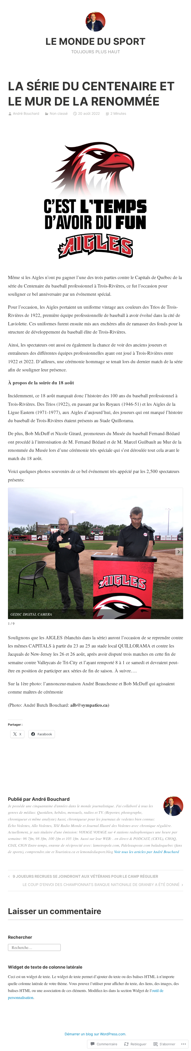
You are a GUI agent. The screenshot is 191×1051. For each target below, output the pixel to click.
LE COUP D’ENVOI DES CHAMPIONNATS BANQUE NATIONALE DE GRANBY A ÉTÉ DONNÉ (101, 885)
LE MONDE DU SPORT (95, 41)
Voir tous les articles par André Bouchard (146, 851)
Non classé (59, 113)
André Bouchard (26, 113)
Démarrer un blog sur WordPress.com (95, 1034)
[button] (178, 551)
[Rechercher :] (34, 946)
